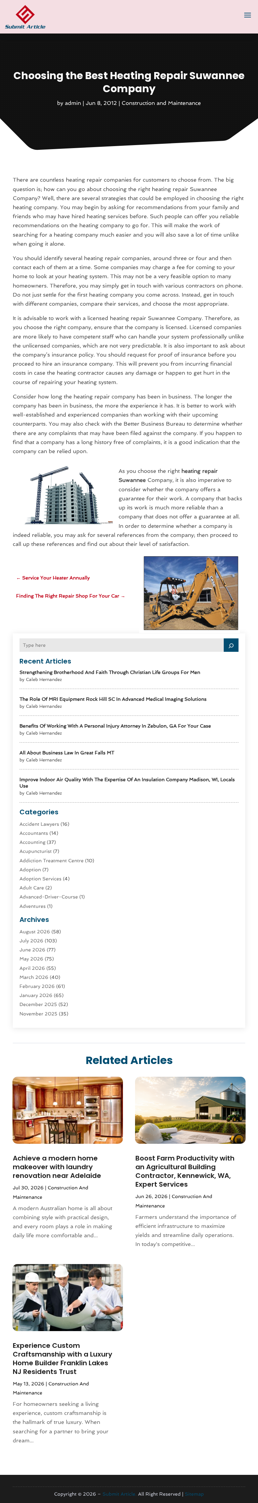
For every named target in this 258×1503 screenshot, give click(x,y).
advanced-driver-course (48, 896)
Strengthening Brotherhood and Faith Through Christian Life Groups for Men (109, 672)
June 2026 (32, 949)
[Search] (231, 645)
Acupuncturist (35, 851)
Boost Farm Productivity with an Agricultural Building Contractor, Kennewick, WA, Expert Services (184, 1171)
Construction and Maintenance (161, 103)
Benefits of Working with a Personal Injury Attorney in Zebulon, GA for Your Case (115, 726)
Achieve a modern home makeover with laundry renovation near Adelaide (57, 1166)
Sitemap (194, 1494)
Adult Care (31, 887)
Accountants (33, 833)
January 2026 (35, 995)
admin (73, 103)
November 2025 (38, 1013)
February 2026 (37, 986)
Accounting (32, 842)
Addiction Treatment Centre (51, 860)
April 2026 (32, 968)
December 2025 (38, 1004)
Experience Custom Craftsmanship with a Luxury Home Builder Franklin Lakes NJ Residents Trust (62, 1358)
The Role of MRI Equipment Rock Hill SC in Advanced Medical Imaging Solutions (113, 699)
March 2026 (33, 977)
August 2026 (34, 931)
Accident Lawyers (39, 824)
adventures (32, 906)
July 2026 (31, 940)
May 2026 (31, 958)
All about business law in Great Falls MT (66, 752)
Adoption (30, 869)
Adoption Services (40, 878)
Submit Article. (119, 1494)
